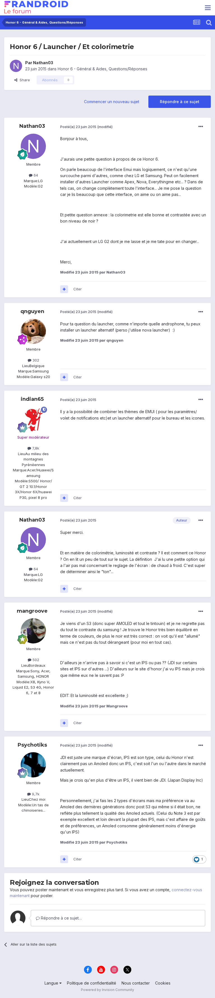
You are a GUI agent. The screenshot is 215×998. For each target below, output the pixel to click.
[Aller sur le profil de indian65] (33, 419)
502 (35, 659)
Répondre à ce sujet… (61, 918)
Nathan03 (43, 62)
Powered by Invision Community (107, 990)
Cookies (162, 983)
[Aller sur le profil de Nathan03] (16, 66)
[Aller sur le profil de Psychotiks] (33, 764)
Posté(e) (78, 126)
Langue (52, 983)
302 (35, 360)
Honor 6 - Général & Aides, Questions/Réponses (102, 68)
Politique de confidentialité (91, 983)
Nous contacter (135, 983)
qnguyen (32, 311)
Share (23, 80)
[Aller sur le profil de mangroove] (33, 630)
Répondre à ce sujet (179, 101)
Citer (77, 289)
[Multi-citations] (64, 289)
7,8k (35, 448)
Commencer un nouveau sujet (111, 101)
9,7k (35, 794)
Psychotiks (32, 745)
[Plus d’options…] (200, 126)
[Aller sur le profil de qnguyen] (33, 331)
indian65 (32, 399)
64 (35, 175)
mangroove (32, 611)
